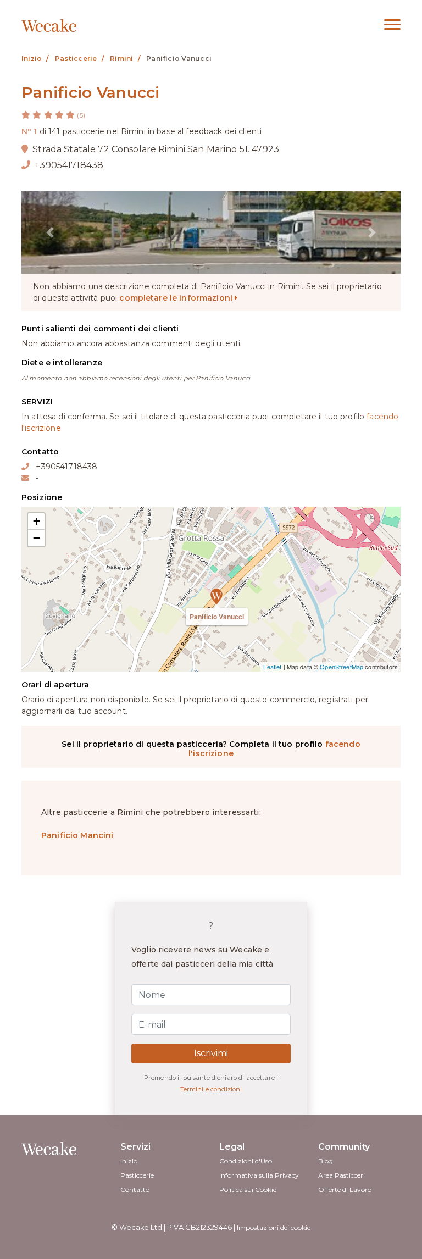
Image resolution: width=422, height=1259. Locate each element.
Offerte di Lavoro (344, 1189)
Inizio (128, 1161)
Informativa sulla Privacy (259, 1175)
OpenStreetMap (341, 666)
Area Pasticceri (341, 1175)
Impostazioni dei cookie (273, 1227)
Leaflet (272, 666)
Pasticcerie (137, 1175)
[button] (50, 232)
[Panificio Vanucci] (211, 589)
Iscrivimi (211, 1053)
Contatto (134, 1189)
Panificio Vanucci (217, 617)
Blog (325, 1161)
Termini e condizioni (211, 1089)
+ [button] (36, 521)
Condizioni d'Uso (245, 1161)
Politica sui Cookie (247, 1189)
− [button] (36, 538)
